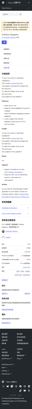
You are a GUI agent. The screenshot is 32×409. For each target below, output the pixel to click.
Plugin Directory (6, 8)
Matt (4, 367)
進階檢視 (4, 280)
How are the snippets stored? (11, 213)
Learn (3, 349)
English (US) (26, 267)
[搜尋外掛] (20, 14)
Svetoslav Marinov (10, 37)
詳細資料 (6, 49)
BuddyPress (6, 374)
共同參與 (20, 349)
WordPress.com (8, 364)
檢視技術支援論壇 (7, 309)
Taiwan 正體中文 (11, 382)
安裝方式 (6, 58)
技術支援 (6, 67)
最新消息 (4, 337)
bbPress (5, 371)
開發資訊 (6, 63)
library (22, 271)
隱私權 (4, 343)
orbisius (8, 237)
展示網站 (20, 334)
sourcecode (26, 275)
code (18, 271)
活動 (18, 352)
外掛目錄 (20, 340)
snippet (28, 271)
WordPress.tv (7, 358)
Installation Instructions (9, 208)
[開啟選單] (29, 2)
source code (18, 275)
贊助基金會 (21, 355)
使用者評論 (7, 54)
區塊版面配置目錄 (22, 343)
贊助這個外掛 (6, 323)
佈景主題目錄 (21, 337)
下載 (4, 42)
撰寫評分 (4, 293)
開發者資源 (5, 355)
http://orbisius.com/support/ (13, 172)
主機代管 (4, 340)
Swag (19, 358)
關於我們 (4, 334)
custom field (15, 83)
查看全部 (27, 293)
